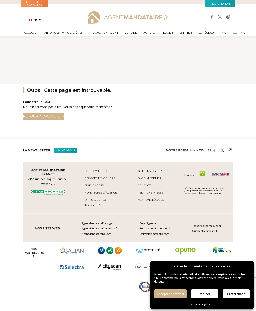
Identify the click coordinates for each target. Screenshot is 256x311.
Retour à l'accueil (43, 115)
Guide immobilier (150, 171)
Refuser (204, 294)
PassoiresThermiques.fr (206, 226)
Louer (168, 32)
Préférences (236, 294)
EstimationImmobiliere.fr (154, 234)
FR (35, 20)
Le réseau (206, 32)
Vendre (131, 32)
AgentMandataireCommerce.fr (100, 228)
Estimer (185, 32)
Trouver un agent (103, 32)
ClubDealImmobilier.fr (205, 231)
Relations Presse (150, 192)
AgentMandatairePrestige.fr (98, 223)
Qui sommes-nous (97, 171)
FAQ (223, 32)
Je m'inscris (65, 150)
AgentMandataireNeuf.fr (96, 234)
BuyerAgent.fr (148, 223)
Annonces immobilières (63, 32)
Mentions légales (200, 304)
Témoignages (94, 185)
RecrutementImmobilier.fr (155, 228)
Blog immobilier (149, 178)
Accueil (30, 32)
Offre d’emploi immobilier (96, 202)
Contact (239, 32)
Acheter (150, 32)
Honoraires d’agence (101, 192)
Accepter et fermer (170, 294)
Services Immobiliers (100, 178)
